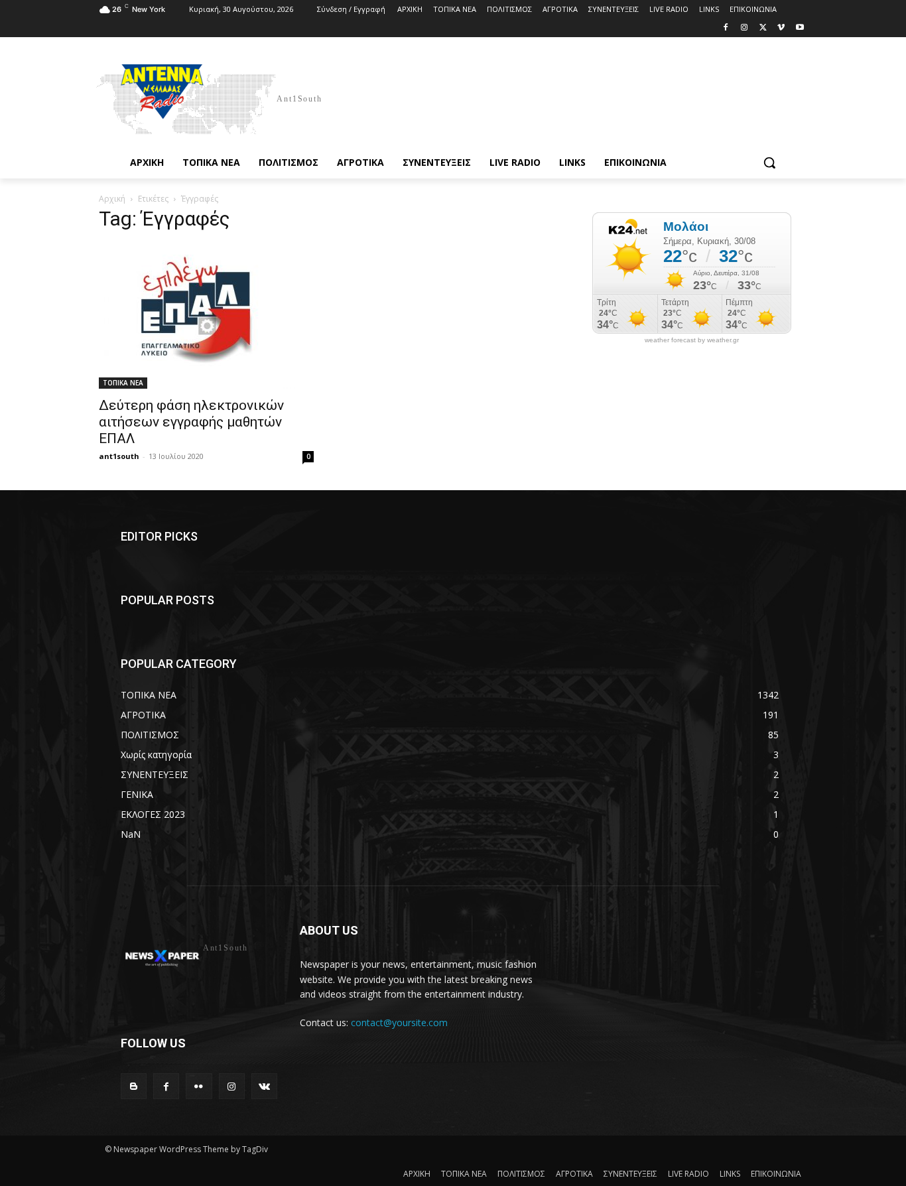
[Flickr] (199, 1086)
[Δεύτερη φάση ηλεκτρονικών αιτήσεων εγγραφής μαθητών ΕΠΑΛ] (206, 316)
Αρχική (112, 198)
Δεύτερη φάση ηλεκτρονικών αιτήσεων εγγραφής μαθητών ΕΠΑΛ (191, 421)
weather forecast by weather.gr (692, 340)
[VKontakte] (264, 1086)
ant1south (119, 456)
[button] (769, 162)
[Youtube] (799, 28)
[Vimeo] (781, 28)
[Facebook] (726, 28)
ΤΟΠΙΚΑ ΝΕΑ (123, 382)
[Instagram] (744, 28)
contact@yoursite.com (399, 1022)
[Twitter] (763, 28)
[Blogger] (134, 1086)
